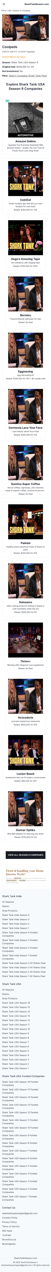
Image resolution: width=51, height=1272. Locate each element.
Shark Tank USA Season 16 (16, 1002)
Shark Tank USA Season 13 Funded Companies (20, 1106)
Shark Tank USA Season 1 (15, 1068)
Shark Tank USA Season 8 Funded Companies (19, 1145)
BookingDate (9, 1244)
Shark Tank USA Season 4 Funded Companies (19, 1175)
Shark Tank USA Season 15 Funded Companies (20, 1091)
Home (3, 10)
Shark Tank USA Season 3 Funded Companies (19, 1183)
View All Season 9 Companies (25, 855)
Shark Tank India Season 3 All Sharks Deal (24, 967)
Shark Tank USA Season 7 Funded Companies (19, 1152)
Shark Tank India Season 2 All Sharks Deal (24, 971)
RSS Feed (7, 1230)
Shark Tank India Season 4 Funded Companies (20, 934)
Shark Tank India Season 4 (15, 915)
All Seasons (8, 902)
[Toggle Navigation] (4, 4)
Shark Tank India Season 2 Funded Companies (20, 949)
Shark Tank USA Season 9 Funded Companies (19, 1137)
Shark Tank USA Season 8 (15, 1037)
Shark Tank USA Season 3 (15, 1059)
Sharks (5, 906)
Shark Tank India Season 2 (15, 923)
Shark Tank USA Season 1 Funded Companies (19, 1198)
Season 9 (17, 10)
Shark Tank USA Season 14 (16, 1011)
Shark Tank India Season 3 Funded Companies (20, 942)
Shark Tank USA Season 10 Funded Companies (20, 1129)
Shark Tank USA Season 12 (16, 1020)
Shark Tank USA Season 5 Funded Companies (19, 1168)
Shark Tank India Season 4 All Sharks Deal (24, 963)
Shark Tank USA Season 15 (16, 1007)
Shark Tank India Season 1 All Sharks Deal (23, 976)
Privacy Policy (9, 1222)
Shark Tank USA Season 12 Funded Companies (20, 1114)
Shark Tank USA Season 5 (15, 1050)
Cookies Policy (10, 1217)
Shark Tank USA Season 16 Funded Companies (20, 1083)
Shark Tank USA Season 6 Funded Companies (19, 1160)
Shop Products (9, 910)
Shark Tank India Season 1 (15, 928)
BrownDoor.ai (9, 1239)
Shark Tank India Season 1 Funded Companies (19, 957)
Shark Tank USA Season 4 (15, 1055)
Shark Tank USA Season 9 (15, 1033)
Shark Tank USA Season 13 (16, 1016)
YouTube (6, 1235)
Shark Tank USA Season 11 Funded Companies (20, 1122)
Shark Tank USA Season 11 (16, 1024)
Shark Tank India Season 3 (15, 919)
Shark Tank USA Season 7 (15, 1042)
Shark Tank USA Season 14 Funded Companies (20, 1099)
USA (9, 10)
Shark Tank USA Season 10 (16, 1029)
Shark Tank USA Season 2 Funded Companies (19, 1190)
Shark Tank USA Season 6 (15, 1046)
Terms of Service (11, 1226)
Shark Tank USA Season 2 (15, 1064)
